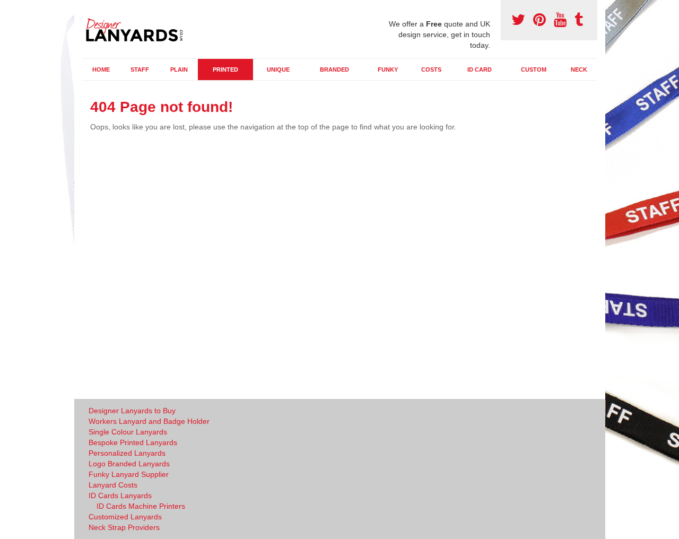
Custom (533, 69)
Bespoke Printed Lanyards (133, 442)
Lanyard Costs (113, 485)
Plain (179, 69)
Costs (431, 69)
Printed (225, 69)
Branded (334, 69)
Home (101, 69)
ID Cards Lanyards (120, 495)
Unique (278, 69)
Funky (388, 69)
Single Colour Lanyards (128, 432)
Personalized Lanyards (127, 453)
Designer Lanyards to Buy (132, 410)
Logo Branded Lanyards (129, 463)
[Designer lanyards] (138, 28)
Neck (579, 69)
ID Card (479, 69)
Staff (139, 69)
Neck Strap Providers (124, 527)
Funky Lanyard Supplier (129, 474)
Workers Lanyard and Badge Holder (149, 421)
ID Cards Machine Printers (141, 506)
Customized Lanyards (125, 516)
